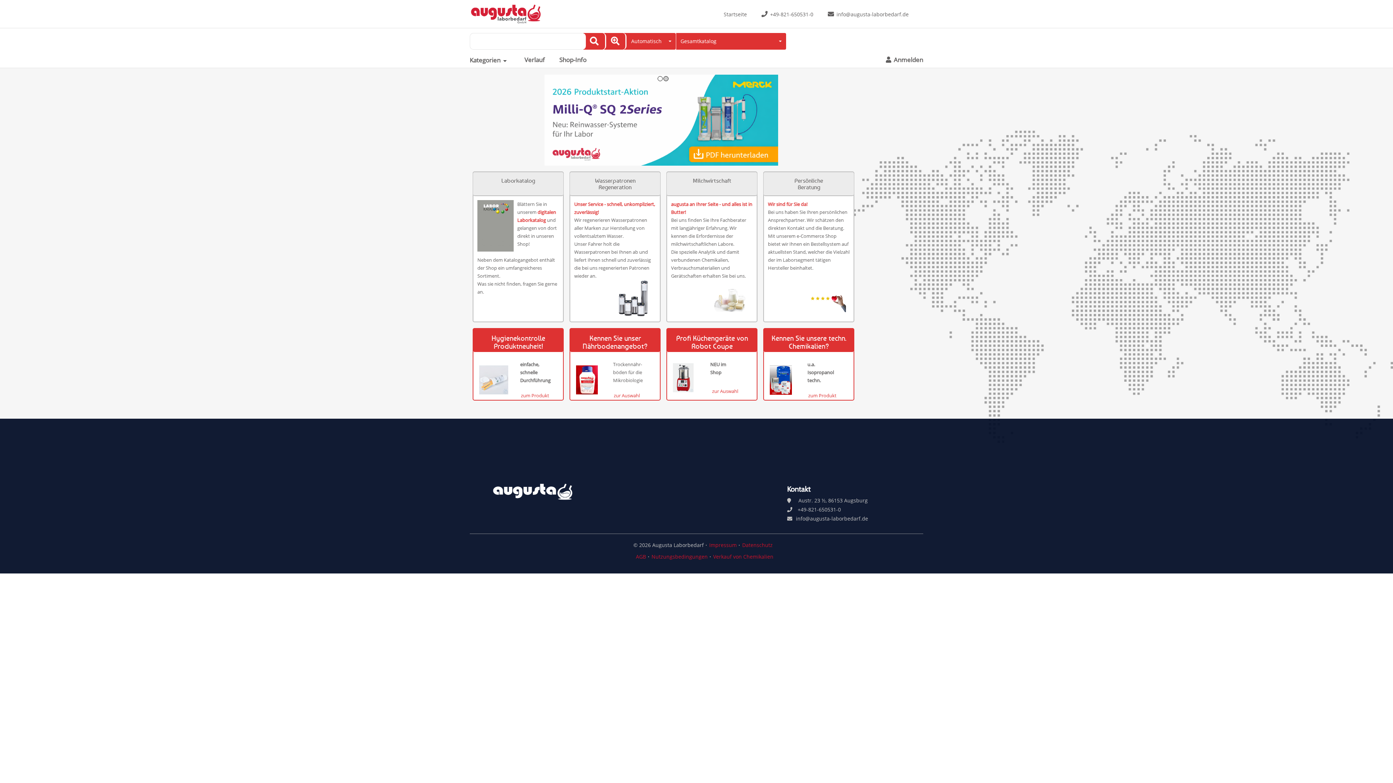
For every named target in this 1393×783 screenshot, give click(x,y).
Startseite (735, 14)
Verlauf (535, 59)
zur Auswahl (627, 395)
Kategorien (485, 60)
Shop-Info (573, 59)
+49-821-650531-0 (791, 14)
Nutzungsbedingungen (680, 556)
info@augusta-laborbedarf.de (873, 14)
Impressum (723, 545)
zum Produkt (535, 395)
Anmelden (907, 60)
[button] (650, 41)
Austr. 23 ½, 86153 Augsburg (833, 500)
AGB (641, 556)
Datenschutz (757, 545)
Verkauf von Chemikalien (743, 556)
